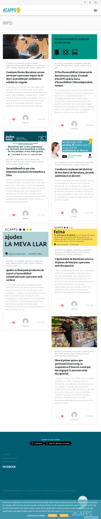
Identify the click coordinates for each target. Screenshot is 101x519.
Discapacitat (19, 65)
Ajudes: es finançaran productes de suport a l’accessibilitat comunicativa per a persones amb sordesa (25, 275)
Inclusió (13, 68)
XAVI (56, 68)
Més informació (67, 511)
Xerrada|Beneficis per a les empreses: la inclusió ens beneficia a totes (25, 172)
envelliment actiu (31, 65)
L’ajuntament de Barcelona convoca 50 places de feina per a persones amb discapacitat (74, 262)
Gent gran (41, 65)
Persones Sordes (23, 68)
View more (77, 511)
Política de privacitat (10, 458)
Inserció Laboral (30, 162)
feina (37, 159)
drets (85, 63)
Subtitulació (40, 68)
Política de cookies (9, 462)
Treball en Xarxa (85, 65)
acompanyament (31, 63)
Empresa (32, 159)
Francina (25, 123)
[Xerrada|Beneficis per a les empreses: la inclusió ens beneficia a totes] (25, 142)
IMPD (8, 68)
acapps (25, 218)
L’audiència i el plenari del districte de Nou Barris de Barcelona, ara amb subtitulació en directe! (74, 173)
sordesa (32, 68)
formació (9, 162)
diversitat (85, 351)
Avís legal (6, 454)
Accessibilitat (19, 63)
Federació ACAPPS (17, 263)
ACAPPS (11, 63)
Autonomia (10, 65)
